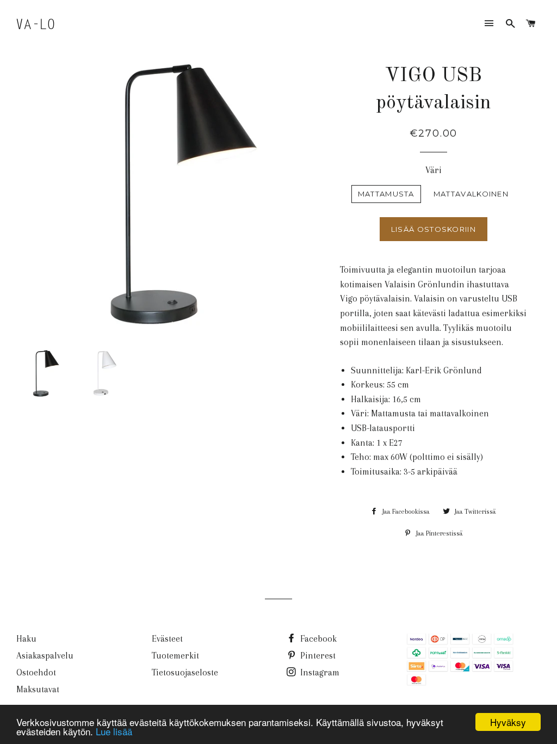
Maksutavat (37, 689)
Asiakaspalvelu (44, 655)
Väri (433, 170)
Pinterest (317, 655)
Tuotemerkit (175, 655)
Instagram (318, 672)
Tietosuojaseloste (185, 672)
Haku (26, 639)
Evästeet (167, 639)
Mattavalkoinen (471, 193)
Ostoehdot (36, 672)
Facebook (317, 639)
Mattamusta (386, 193)
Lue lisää (114, 731)
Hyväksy (508, 722)
